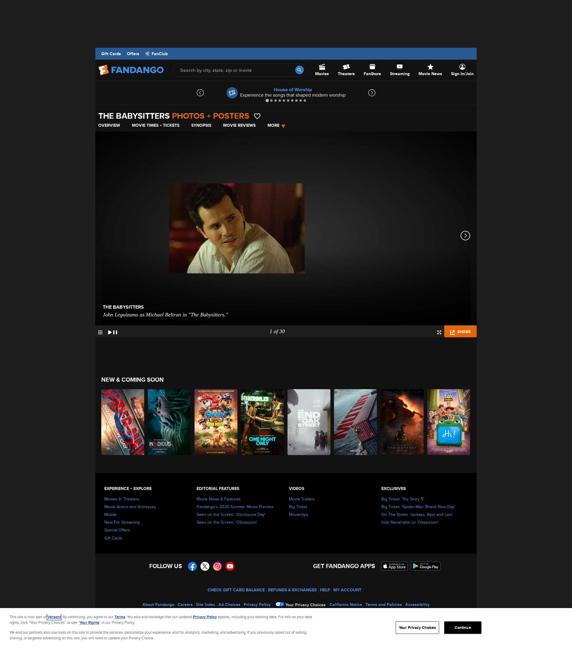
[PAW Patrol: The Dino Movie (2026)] (216, 422)
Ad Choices (229, 604)
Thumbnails (100, 332)
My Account (347, 590)
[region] (286, 628)
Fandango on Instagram (217, 566)
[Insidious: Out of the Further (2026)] (169, 422)
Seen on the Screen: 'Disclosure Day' (231, 514)
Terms (119, 617)
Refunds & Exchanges (292, 590)
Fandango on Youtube (230, 566)
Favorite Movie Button (257, 116)
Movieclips (298, 514)
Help (325, 590)
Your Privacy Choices (305, 604)
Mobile (110, 514)
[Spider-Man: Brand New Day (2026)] (123, 422)
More (273, 125)
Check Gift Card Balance (236, 590)
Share (463, 332)
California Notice (345, 604)
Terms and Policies (384, 604)
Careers (185, 604)
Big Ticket (298, 507)
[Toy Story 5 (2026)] (449, 422)
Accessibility (417, 604)
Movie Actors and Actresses (130, 507)
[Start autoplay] (112, 331)
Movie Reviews (239, 125)
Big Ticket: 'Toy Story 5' (402, 499)
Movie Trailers (302, 499)
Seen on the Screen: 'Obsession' (227, 522)
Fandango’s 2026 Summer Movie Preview (235, 507)
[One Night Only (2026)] (263, 422)
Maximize (439, 332)
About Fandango (158, 604)
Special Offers (117, 530)
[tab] (267, 100)
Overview (109, 125)
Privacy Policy (257, 604)
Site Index (205, 604)
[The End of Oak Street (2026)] (309, 422)
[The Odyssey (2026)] (402, 422)
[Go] (299, 70)
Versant (54, 617)
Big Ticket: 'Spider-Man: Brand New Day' (418, 507)
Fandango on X (204, 566)
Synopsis (201, 125)
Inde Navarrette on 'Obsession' (410, 522)
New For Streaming (122, 522)
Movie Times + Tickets (155, 125)
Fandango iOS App (394, 566)
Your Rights (89, 622)
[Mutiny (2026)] (355, 422)
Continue (463, 627)
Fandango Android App (426, 566)
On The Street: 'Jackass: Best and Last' (417, 514)
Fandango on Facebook (192, 566)
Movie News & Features (219, 499)
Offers (133, 53)
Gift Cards (111, 53)
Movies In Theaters (121, 499)
